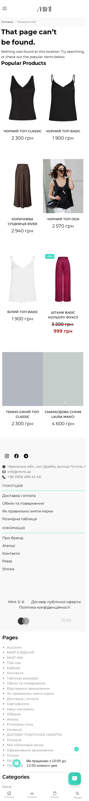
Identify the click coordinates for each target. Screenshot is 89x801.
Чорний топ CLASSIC (22, 131)
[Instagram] (6, 456)
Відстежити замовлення (28, 688)
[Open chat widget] (74, 778)
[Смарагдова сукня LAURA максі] (63, 379)
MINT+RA (15, 657)
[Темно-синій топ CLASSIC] (22, 379)
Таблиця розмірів (22, 678)
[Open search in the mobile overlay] (77, 793)
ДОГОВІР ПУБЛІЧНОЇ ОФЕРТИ (34, 734)
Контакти (15, 673)
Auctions (14, 647)
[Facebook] (16, 456)
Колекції (14, 729)
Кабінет (14, 668)
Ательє (13, 719)
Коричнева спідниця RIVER (22, 221)
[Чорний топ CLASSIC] (22, 98)
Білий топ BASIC (22, 312)
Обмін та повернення (26, 683)
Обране (14, 714)
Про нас (14, 662)
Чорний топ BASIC (63, 131)
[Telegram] (26, 456)
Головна (7, 22)
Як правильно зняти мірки (30, 693)
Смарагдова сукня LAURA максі (63, 414)
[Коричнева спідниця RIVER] (22, 186)
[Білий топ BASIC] (22, 279)
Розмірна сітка (20, 724)
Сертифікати (18, 704)
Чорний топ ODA (63, 219)
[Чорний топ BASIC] (63, 98)
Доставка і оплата (23, 699)
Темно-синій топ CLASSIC (22, 414)
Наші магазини (20, 709)
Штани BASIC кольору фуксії (63, 314)
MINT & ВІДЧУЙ (20, 652)
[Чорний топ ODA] (63, 186)
